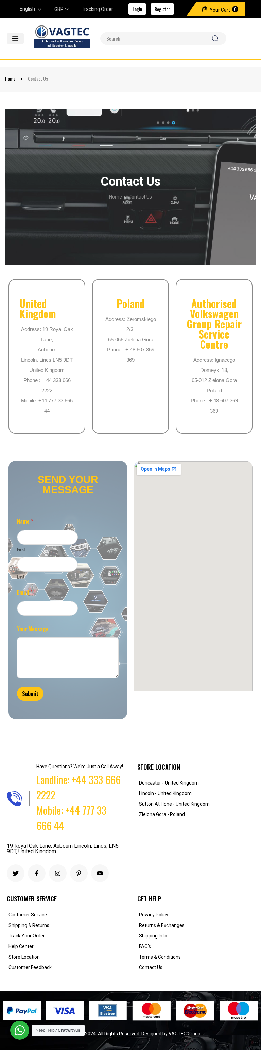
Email (24, 592)
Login (137, 9)
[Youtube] (100, 873)
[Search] (215, 38)
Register (162, 9)
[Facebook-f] (37, 873)
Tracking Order (97, 9)
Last (21, 576)
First (21, 549)
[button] (15, 38)
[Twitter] (15, 873)
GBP (59, 9)
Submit (30, 693)
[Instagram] (58, 873)
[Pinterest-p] (79, 873)
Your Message (33, 629)
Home (10, 78)
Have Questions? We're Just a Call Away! (79, 766)
